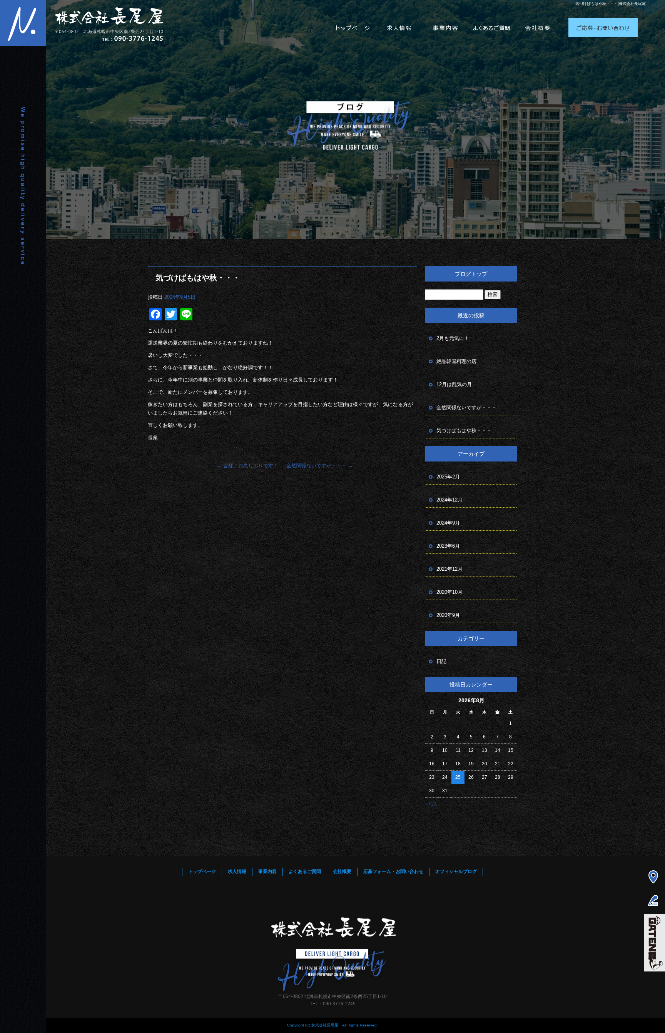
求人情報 (399, 19)
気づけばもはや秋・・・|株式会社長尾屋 (610, 4)
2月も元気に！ (452, 338)
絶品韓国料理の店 (456, 361)
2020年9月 (448, 615)
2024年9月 (448, 523)
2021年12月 (449, 569)
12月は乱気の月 (454, 384)
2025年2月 (448, 477)
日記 (441, 661)
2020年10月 (449, 592)
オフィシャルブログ (456, 871)
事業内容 (446, 19)
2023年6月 (448, 546)
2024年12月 (449, 500)
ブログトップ (471, 274)
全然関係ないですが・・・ (319, 465)
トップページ (353, 19)
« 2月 (430, 803)
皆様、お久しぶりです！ (247, 465)
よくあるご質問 (492, 19)
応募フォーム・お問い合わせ (603, 19)
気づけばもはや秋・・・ (463, 430)
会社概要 (538, 19)
